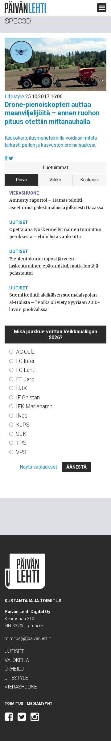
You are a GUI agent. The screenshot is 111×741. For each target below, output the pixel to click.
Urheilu (14, 669)
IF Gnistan (28, 397)
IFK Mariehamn (34, 406)
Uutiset (18, 222)
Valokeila (17, 660)
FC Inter (25, 361)
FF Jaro (25, 379)
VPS (21, 452)
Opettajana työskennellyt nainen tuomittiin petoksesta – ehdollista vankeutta (55, 233)
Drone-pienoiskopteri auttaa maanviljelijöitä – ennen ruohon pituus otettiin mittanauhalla (52, 113)
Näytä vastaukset (38, 467)
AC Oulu (25, 351)
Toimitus (14, 703)
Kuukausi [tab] (89, 180)
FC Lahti (25, 370)
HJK (21, 388)
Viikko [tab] (55, 180)
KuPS (23, 424)
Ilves (21, 415)
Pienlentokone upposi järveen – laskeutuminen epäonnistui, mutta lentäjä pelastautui (53, 266)
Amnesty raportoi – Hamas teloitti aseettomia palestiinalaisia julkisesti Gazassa (56, 203)
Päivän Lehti (25, 7)
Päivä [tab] (21, 180)
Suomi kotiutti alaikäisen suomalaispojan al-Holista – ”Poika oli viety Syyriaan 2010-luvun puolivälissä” (54, 302)
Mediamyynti (40, 703)
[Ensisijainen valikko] (101, 7)
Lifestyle (14, 96)
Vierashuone (24, 193)
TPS (21, 443)
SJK (21, 434)
